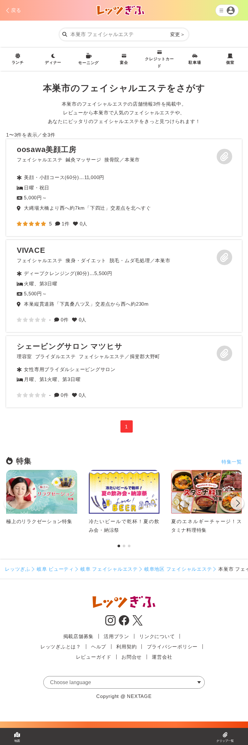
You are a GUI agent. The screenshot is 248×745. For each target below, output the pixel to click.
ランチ (18, 62)
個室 (230, 62)
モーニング (88, 63)
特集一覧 (232, 461)
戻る (16, 10)
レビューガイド (93, 657)
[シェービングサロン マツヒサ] (124, 372)
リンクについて (157, 636)
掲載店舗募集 (78, 636)
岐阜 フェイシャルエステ (109, 569)
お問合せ (131, 657)
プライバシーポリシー (172, 646)
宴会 (124, 62)
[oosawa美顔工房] (124, 187)
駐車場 (195, 62)
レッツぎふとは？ (60, 646)
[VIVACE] (124, 286)
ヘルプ (98, 646)
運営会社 (162, 657)
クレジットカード (159, 62)
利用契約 (126, 646)
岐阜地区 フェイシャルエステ (178, 569)
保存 (224, 156)
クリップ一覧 (225, 740)
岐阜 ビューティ (55, 569)
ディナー (53, 62)
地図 (17, 740)
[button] (237, 504)
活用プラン (116, 636)
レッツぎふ (17, 569)
